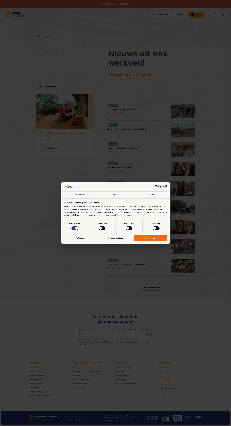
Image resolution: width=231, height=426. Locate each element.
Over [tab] (152, 195)
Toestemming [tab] (79, 195)
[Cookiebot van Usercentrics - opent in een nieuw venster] (156, 187)
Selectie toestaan (115, 238)
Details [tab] (116, 195)
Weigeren (81, 238)
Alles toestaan (150, 238)
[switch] (102, 228)
